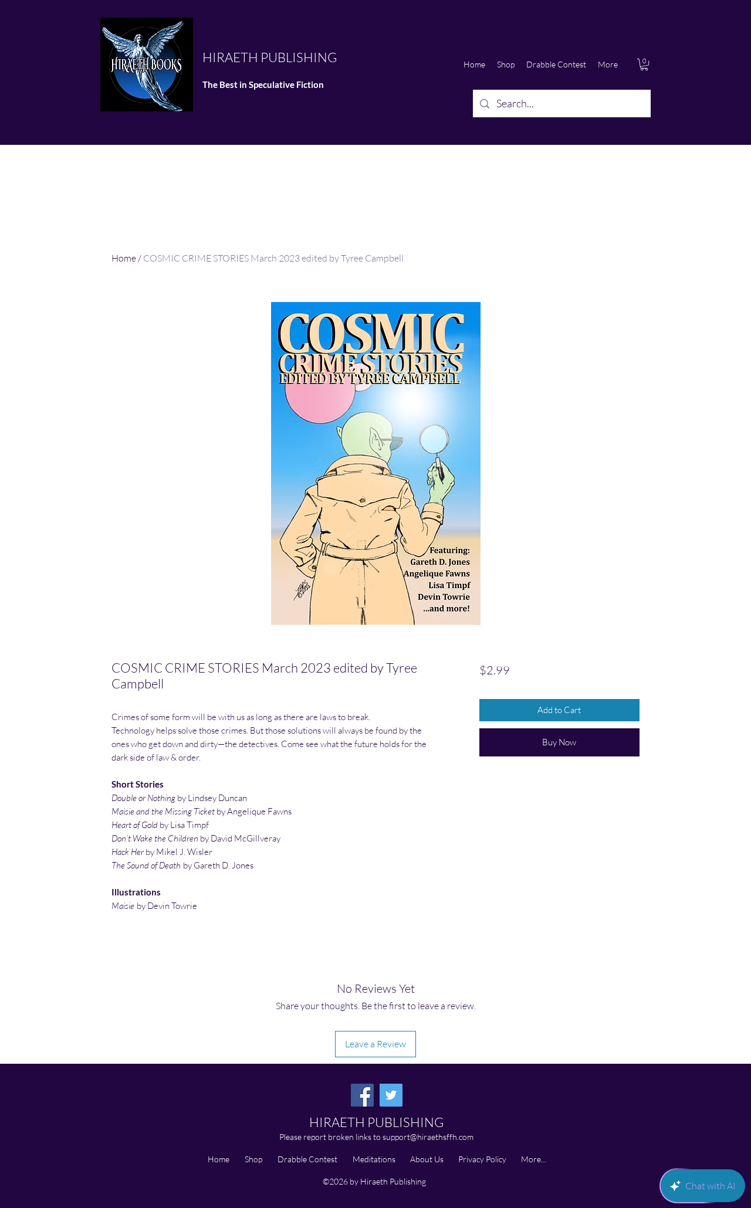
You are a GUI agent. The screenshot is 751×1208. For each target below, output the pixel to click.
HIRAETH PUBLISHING (269, 57)
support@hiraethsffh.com (428, 1137)
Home (123, 258)
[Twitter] (391, 1095)
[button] (644, 64)
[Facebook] (362, 1095)
